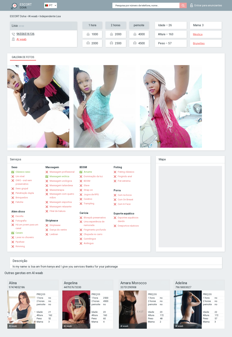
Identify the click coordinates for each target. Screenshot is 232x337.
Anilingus (89, 243)
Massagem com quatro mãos (62, 196)
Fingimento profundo (95, 229)
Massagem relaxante (60, 206)
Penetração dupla (25, 193)
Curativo (88, 199)
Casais (19, 232)
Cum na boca (125, 195)
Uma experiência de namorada (94, 223)
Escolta (19, 216)
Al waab (33, 16)
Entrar (208, 5)
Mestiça (197, 34)
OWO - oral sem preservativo (24, 182)
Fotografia (21, 220)
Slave (86, 185)
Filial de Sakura (57, 211)
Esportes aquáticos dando (128, 219)
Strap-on (88, 190)
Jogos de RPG (91, 194)
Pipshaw (20, 241)
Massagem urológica (61, 181)
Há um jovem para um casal (27, 226)
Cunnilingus (90, 238)
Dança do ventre (58, 229)
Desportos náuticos (128, 225)
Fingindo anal (125, 176)
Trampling (89, 203)
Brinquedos (22, 197)
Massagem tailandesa (61, 185)
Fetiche (19, 202)
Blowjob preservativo (95, 217)
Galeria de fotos (23, 57)
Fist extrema (124, 181)
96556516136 (25, 34)
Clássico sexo (23, 171)
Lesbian (54, 234)
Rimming (20, 246)
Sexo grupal (22, 188)
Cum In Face (124, 204)
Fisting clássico (126, 171)
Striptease (55, 225)
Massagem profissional (62, 171)
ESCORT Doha (18, 16)
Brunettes (199, 43)
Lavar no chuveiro (25, 237)
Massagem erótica (59, 176)
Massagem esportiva (61, 202)
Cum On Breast (125, 199)
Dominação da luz (93, 176)
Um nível (20, 176)
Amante (88, 171)
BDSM (87, 181)
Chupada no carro (93, 234)
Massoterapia (57, 190)
